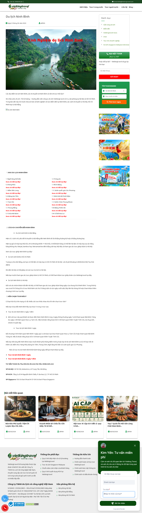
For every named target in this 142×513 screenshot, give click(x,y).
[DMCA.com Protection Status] (32, 504)
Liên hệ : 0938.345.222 (16, 2)
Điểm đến (106, 28)
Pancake (122, 509)
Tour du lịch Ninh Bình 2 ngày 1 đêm (22, 358)
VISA (105, 36)
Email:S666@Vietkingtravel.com (123, 2)
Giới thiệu (84, 7)
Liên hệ (124, 7)
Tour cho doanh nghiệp (111, 40)
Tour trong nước (96, 7)
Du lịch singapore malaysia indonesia (116, 45)
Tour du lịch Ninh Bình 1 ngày (19, 355)
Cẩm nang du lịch (109, 24)
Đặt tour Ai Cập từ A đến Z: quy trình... (87, 425)
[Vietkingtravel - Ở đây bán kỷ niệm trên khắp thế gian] (19, 7)
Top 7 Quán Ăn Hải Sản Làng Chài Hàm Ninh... (120, 425)
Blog (131, 7)
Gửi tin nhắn (120, 503)
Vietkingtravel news (110, 32)
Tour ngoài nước (111, 7)
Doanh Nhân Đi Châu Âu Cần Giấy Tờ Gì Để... (52, 425)
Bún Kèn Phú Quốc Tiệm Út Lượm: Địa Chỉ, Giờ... (17, 425)
